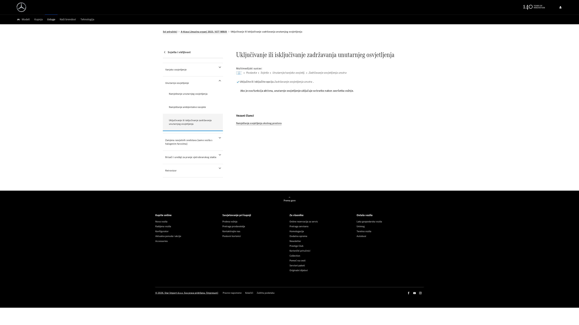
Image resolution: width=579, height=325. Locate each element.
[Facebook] (408, 293)
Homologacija (297, 231)
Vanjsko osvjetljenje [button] (176, 69)
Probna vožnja (229, 221)
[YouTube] (414, 293)
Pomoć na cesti (297, 260)
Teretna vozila (364, 231)
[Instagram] (420, 293)
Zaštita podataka (265, 292)
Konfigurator (162, 231)
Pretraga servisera (299, 226)
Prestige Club (296, 246)
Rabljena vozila (163, 226)
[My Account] (560, 7)
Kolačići (249, 292)
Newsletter (295, 241)
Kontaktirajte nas (231, 231)
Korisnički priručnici (300, 250)
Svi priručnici (170, 31)
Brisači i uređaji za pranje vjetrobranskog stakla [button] (190, 157)
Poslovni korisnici (231, 236)
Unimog (361, 226)
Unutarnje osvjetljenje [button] (177, 83)
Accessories (161, 241)
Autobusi (361, 236)
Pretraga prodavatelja (233, 226)
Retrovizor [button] (171, 170)
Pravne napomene (232, 292)
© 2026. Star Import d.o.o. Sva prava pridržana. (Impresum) (186, 292)
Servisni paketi (297, 265)
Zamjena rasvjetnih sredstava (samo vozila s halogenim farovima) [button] (188, 142)
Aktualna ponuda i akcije (168, 236)
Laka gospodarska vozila (369, 221)
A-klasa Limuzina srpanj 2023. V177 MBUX (204, 31)
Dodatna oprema (298, 236)
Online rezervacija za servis (304, 221)
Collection (295, 255)
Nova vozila (161, 221)
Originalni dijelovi (299, 270)
